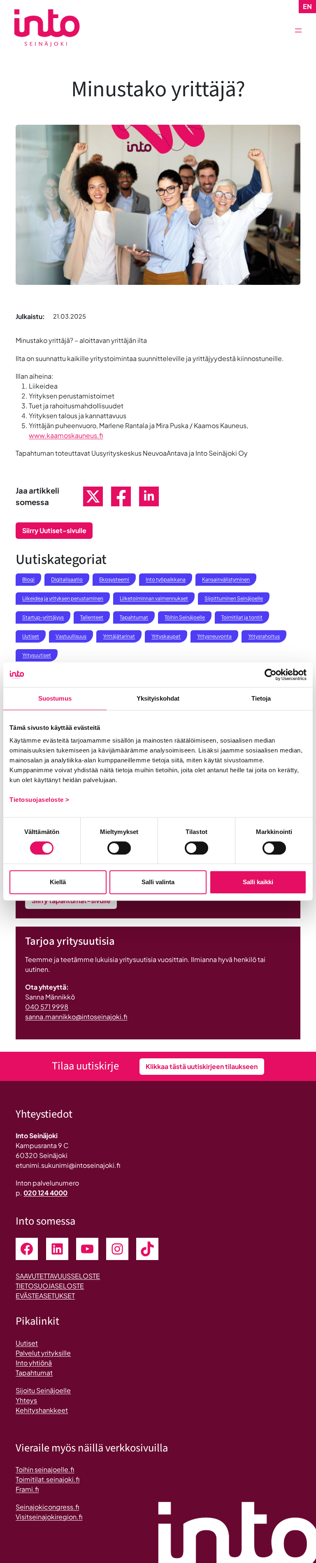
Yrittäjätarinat (119, 636)
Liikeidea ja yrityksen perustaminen (62, 598)
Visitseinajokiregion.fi (49, 1516)
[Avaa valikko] (298, 30)
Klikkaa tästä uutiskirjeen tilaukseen (202, 1066)
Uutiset (30, 636)
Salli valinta (158, 881)
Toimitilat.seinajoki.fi (47, 1479)
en (307, 6)
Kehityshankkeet (42, 1410)
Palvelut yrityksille (43, 1353)
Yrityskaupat (166, 636)
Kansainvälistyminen (226, 579)
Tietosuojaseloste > (39, 799)
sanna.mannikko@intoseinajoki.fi (76, 1016)
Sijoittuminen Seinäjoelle (233, 598)
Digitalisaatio (67, 579)
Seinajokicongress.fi (47, 1506)
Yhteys (26, 1400)
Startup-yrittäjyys (43, 617)
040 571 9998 (46, 1006)
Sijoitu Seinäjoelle (43, 1390)
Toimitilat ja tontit (242, 617)
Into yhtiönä (34, 1362)
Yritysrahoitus (264, 636)
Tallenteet (91, 617)
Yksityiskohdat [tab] (158, 698)
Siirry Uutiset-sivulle (54, 530)
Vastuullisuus (71, 636)
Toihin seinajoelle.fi (45, 1469)
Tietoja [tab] (261, 698)
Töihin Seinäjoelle (185, 617)
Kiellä (58, 881)
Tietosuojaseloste (50, 1285)
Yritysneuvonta (214, 636)
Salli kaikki (258, 881)
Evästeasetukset (45, 1295)
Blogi (28, 579)
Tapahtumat (134, 617)
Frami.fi (27, 1489)
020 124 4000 (45, 1192)
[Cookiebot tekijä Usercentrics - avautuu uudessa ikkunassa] (271, 675)
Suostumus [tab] (55, 698)
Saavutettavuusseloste (58, 1276)
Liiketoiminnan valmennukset (154, 598)
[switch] (119, 848)
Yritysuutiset (36, 655)
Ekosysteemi (114, 579)
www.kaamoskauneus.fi (66, 435)
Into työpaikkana (166, 579)
